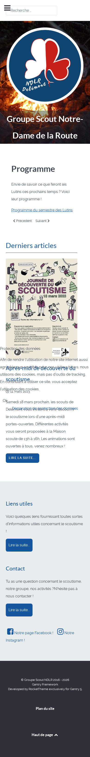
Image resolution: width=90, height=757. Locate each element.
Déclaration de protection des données (45, 408)
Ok (5, 400)
